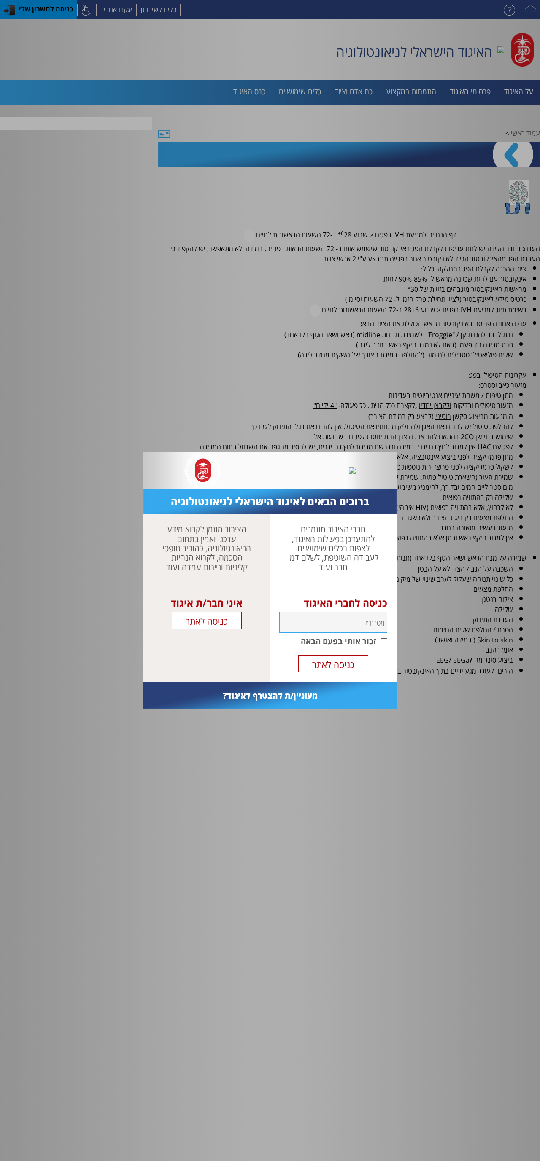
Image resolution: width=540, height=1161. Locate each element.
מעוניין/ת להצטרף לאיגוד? (270, 695)
